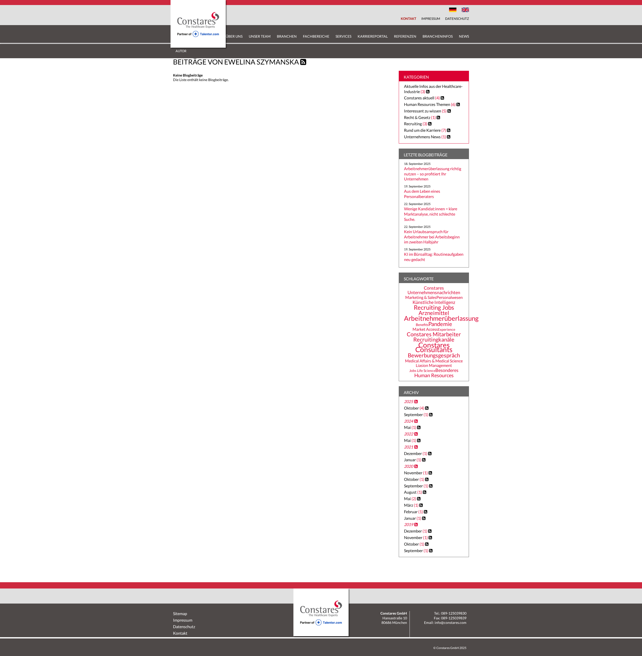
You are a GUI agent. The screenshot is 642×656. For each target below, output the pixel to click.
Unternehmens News (422, 136)
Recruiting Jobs (434, 307)
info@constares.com (450, 622)
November (416, 472)
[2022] (415, 434)
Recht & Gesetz (417, 117)
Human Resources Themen (427, 104)
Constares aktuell (419, 97)
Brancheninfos (438, 36)
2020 (408, 466)
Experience (446, 329)
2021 (408, 446)
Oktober (414, 408)
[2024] (415, 422)
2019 (408, 524)
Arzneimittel (434, 313)
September (416, 414)
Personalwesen (449, 297)
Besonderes (446, 370)
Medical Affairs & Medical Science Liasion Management (434, 363)
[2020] (415, 467)
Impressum (430, 19)
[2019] (415, 525)
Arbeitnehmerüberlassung (441, 318)
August (413, 492)
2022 (408, 433)
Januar (413, 459)
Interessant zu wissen (422, 110)
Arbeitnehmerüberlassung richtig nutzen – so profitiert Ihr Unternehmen (432, 173)
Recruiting (413, 123)
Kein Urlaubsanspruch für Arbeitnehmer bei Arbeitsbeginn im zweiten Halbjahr (432, 236)
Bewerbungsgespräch (434, 355)
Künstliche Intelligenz (434, 302)
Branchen (287, 36)
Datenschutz (457, 19)
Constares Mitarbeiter (434, 334)
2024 (408, 421)
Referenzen (405, 36)
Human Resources (434, 375)
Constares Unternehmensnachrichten (434, 290)
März (411, 505)
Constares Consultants (433, 347)
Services (343, 36)
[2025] (415, 402)
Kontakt (408, 19)
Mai (410, 427)
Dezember (416, 453)
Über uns (234, 36)
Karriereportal (373, 36)
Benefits (422, 324)
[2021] (415, 447)
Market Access (425, 329)
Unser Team (260, 36)
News (464, 36)
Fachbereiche (316, 36)
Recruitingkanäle (433, 339)
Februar (414, 511)
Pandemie (440, 324)
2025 (408, 401)
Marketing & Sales (420, 297)
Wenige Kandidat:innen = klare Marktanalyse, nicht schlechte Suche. (430, 214)
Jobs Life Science (422, 370)
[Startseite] (198, 46)
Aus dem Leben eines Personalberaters (422, 194)
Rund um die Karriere (422, 130)
